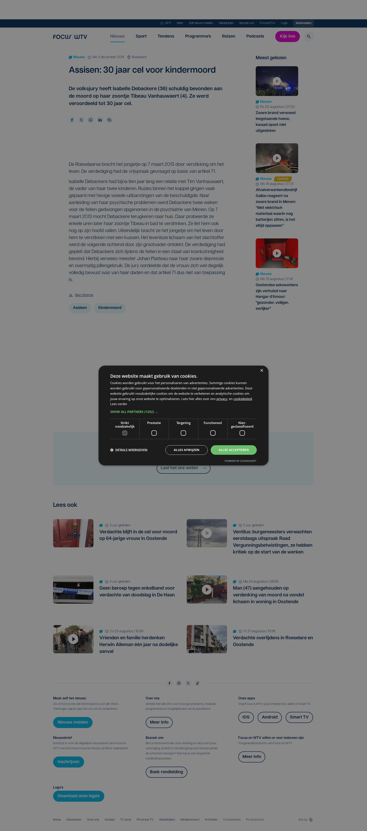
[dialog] (183, 415)
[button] (183, 412)
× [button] (261, 370)
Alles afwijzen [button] (186, 450)
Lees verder (118, 404)
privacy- (222, 399)
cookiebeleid (242, 399)
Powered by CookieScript (240, 460)
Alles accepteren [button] (234, 450)
